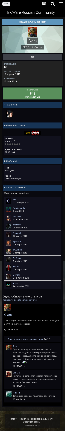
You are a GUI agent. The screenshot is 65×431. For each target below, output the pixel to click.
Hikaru (16, 393)
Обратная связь (31, 422)
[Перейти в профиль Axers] (8, 284)
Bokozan (17, 216)
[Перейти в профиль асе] (8, 201)
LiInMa (16, 373)
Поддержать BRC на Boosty (32, 22)
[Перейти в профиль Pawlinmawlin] (8, 209)
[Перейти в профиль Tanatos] (9, 114)
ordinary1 (17, 225)
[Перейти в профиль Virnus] (8, 268)
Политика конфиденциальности (36, 419)
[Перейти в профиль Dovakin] (8, 276)
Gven (8, 315)
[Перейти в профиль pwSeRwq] (8, 251)
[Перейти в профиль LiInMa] (9, 374)
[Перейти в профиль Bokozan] (8, 218)
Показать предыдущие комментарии (28, 339)
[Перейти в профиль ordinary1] (8, 226)
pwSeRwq (17, 250)
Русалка (17, 241)
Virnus (16, 266)
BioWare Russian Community (31, 12)
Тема (12, 419)
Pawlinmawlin (19, 208)
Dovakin (17, 275)
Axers (15, 283)
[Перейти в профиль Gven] (7, 307)
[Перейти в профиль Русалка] (8, 243)
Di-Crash (17, 258)
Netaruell (17, 233)
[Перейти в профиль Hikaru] (9, 394)
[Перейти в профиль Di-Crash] (8, 259)
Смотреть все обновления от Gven (20, 300)
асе (14, 199)
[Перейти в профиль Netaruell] (8, 234)
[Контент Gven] (32, 57)
